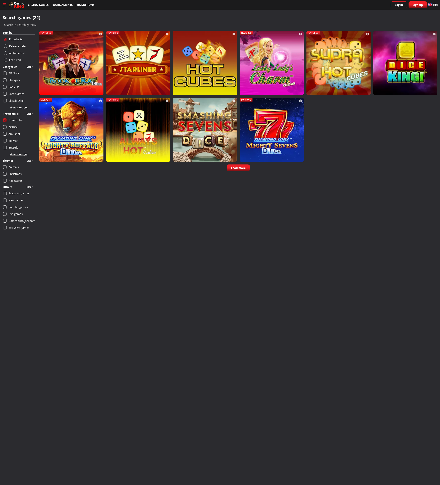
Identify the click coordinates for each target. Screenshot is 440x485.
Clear (29, 66)
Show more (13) (19, 154)
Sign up (418, 5)
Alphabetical (17, 53)
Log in (399, 5)
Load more (238, 168)
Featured (15, 60)
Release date (17, 46)
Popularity (16, 39)
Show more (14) (19, 107)
